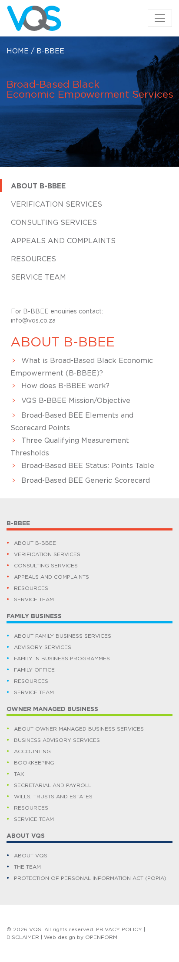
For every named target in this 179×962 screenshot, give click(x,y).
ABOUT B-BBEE (35, 543)
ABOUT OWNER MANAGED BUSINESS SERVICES (79, 728)
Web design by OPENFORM (80, 937)
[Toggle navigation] (160, 18)
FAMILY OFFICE (34, 669)
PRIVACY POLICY (119, 929)
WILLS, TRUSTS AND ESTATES (53, 796)
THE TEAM (27, 867)
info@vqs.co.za (33, 321)
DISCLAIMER (23, 937)
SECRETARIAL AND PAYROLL (52, 785)
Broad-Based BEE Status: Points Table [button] (87, 465)
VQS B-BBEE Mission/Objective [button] (75, 400)
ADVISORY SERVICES (42, 647)
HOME (18, 51)
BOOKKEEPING (34, 762)
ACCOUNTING (32, 751)
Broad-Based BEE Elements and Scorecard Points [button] (71, 422)
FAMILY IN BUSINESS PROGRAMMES (62, 658)
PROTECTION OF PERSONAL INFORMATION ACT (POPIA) (90, 878)
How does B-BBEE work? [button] (65, 385)
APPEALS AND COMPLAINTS (51, 577)
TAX (19, 774)
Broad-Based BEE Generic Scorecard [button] (85, 480)
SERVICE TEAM (34, 599)
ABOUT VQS (30, 855)
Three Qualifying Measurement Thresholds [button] (69, 447)
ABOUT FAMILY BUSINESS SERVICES (62, 636)
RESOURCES (31, 588)
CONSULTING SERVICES (46, 565)
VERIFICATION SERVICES (47, 554)
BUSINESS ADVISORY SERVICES (57, 740)
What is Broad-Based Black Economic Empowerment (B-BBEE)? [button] (81, 367)
